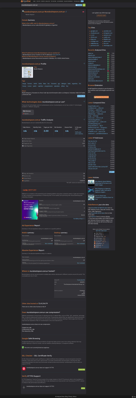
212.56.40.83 (91, 145)
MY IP (82, 1)
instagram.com (108, 33)
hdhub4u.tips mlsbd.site (95, 114)
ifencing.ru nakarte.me (95, 110)
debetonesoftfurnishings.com (96, 69)
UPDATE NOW (101, 15)
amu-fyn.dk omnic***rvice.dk (97, 112)
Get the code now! (101, 231)
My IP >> (111, 172)
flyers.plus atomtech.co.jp (96, 129)
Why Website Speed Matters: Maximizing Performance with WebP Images (103, 183)
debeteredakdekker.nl (94, 65)
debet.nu (90, 53)
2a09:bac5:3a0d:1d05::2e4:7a (96, 151)
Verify (31, 376)
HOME (34, 1)
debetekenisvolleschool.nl (95, 81)
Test (84, 388)
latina (40, 83)
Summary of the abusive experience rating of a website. (37, 253)
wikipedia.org (94, 43)
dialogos (63, 83)
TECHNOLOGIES (77, 1)
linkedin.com (107, 39)
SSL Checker (37, 356)
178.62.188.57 (92, 161)
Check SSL (81, 369)
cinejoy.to (91, 63)
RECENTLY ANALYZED (45, 1)
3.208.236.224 (92, 155)
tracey (24, 86)
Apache (26, 113)
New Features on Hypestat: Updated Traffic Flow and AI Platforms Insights (103, 190)
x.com (92, 35)
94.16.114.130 (92, 153)
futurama (53, 83)
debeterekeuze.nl (93, 73)
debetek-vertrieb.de (94, 77)
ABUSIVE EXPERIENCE (68, 1)
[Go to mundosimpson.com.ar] (66, 11)
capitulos (40, 86)
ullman (63, 86)
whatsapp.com (108, 45)
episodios (57, 86)
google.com (94, 31)
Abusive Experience (33, 250)
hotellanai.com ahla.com (96, 108)
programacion (49, 86)
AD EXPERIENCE (60, 1)
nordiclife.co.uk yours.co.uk (96, 131)
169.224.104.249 (92, 169)
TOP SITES (38, 1)
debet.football (92, 75)
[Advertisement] (53, 39)
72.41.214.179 (56, 55)
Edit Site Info (81, 96)
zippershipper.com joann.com (97, 122)
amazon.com (107, 35)
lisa (67, 86)
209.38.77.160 (92, 165)
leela (69, 83)
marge (24, 83)
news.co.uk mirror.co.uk (95, 118)
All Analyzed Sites (59, 396)
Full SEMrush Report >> (79, 218)
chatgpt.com (94, 41)
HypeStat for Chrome (102, 97)
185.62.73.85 (91, 163)
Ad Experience (31, 225)
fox (80, 83)
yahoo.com (107, 41)
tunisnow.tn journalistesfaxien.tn (98, 133)
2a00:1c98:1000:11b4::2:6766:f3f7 (98, 167)
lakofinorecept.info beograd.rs (97, 127)
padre (34, 86)
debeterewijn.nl (92, 67)
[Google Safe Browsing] (23, 347)
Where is (38, 271)
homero (30, 83)
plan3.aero (91, 79)
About (74, 396)
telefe (35, 83)
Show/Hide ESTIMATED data (99, 208)
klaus (44, 83)
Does (41, 312)
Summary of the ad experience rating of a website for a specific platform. (41, 228)
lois (49, 83)
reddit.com (107, 37)
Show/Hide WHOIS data (98, 213)
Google (31, 338)
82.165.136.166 (92, 159)
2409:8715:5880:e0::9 (94, 149)
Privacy (70, 396)
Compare (79, 5)
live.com (106, 43)
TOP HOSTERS (53, 1)
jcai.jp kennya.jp (93, 116)
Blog (66, 396)
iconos (29, 86)
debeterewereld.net (93, 71)
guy (59, 83)
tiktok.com (94, 37)
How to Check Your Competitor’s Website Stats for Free (104, 197)
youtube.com (107, 31)
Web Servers (27, 111)
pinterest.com (95, 45)
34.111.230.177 (92, 143)
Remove (93, 216)
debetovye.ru (92, 61)
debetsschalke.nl (93, 59)
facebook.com (95, 33)
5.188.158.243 (92, 157)
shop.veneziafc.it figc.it (95, 126)
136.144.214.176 (92, 141)
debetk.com (91, 55)
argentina (74, 83)
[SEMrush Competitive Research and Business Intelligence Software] (29, 190)
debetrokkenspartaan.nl (95, 57)
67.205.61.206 (92, 147)
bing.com (93, 39)
